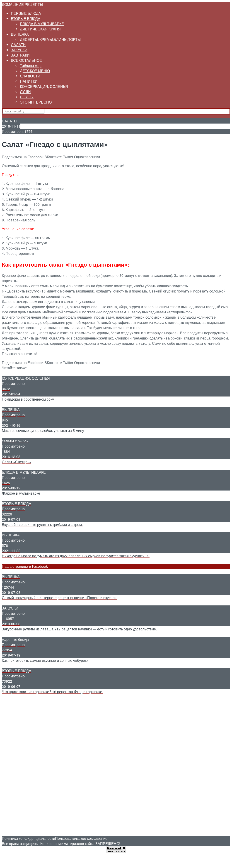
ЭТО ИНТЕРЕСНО (36, 102)
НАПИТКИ (29, 81)
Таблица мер (30, 65)
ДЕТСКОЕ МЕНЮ (35, 70)
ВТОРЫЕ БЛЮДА (25, 18)
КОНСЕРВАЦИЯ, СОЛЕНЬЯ (44, 86)
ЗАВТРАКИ (20, 55)
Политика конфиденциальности (28, 838)
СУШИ (25, 91)
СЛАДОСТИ (30, 76)
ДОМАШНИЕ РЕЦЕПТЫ (22, 4)
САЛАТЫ (18, 44)
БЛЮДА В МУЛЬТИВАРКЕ (42, 23)
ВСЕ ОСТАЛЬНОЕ (26, 60)
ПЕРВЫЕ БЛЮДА (26, 13)
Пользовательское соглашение (81, 838)
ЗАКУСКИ (19, 49)
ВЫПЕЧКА (20, 34)
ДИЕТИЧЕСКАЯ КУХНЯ (40, 29)
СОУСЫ (27, 96)
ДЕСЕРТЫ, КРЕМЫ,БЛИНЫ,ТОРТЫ (50, 39)
